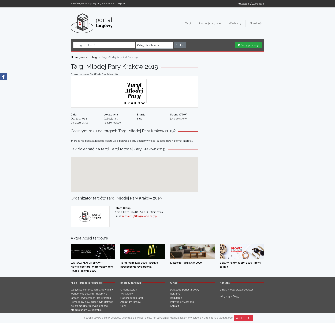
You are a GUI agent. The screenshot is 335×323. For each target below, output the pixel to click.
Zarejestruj (258, 3)
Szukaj (180, 45)
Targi (188, 23)
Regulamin (176, 297)
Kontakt (174, 305)
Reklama (175, 293)
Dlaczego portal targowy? (185, 289)
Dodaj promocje (249, 45)
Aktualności (256, 23)
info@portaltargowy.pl (240, 289)
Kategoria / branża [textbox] (148, 45)
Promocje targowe (210, 23)
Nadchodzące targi (131, 297)
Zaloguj (245, 3)
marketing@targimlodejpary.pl (139, 216)
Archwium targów (130, 301)
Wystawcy (235, 23)
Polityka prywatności (182, 301)
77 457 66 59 (231, 296)
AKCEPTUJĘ (243, 318)
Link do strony (178, 118)
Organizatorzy (128, 289)
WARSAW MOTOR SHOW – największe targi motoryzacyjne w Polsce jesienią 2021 (92, 266)
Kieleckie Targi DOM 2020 (186, 262)
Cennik (124, 305)
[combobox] (154, 45)
